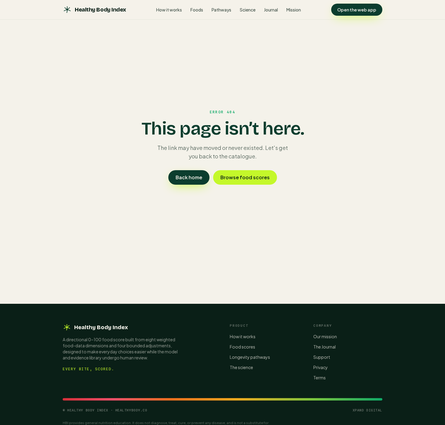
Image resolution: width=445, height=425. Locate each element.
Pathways (221, 9)
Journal (271, 9)
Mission (293, 9)
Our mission (325, 336)
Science (247, 9)
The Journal (324, 346)
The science (241, 367)
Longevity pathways (250, 357)
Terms (319, 377)
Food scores (242, 346)
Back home (189, 177)
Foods (196, 9)
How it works (169, 9)
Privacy (320, 367)
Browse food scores (245, 177)
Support (321, 357)
